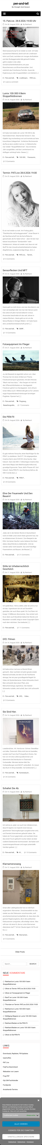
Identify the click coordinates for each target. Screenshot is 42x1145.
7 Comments (24, 405)
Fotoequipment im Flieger (16, 344)
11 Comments (24, 628)
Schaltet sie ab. (11, 788)
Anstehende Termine (10, 1089)
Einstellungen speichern (21, 1137)
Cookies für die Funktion (21, 1130)
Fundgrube (7, 1085)
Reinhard (28, 24)
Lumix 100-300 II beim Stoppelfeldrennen (14, 95)
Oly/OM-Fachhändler (10, 1080)
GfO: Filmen (9, 639)
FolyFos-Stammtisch (10, 1067)
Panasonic (31, 157)
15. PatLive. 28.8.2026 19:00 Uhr (19, 20)
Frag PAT (6, 1076)
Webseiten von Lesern (11, 1071)
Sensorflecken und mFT (15, 270)
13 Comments (10, 333)
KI (20, 852)
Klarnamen (23, 935)
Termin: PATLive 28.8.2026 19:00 (20, 172)
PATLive (32, 78)
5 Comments (10, 161)
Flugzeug (22, 401)
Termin (29, 255)
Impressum (30, 1142)
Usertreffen (7, 1058)
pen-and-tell (21, 3)
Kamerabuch (24, 773)
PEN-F (21, 478)
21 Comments (24, 555)
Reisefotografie (8, 405)
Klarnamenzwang (12, 863)
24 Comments (10, 482)
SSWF (21, 329)
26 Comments (10, 777)
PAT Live (6, 1062)
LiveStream (23, 78)
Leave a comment (11, 82)
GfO (20, 696)
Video (26, 696)
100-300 (22, 157)
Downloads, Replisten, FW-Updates (15, 1053)
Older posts (20, 952)
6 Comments (10, 259)
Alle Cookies (21, 1124)
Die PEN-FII (8, 416)
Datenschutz (12, 1142)
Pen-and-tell (9, 78)
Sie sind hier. (9, 711)
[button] (38, 1100)
